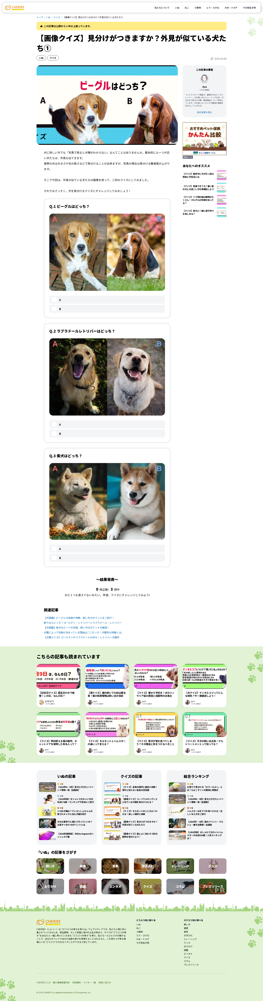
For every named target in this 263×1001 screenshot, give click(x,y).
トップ (40, 17)
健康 (186, 928)
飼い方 (187, 924)
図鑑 (186, 950)
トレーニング (190, 939)
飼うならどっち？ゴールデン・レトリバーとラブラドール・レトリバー (83, 622)
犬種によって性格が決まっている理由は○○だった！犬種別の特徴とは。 (84, 632)
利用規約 (76, 982)
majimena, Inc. (85, 992)
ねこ (187, 7)
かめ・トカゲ (231, 7)
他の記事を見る (204, 112)
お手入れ (188, 935)
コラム (187, 960)
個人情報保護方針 (61, 982)
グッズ (187, 942)
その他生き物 (249, 7)
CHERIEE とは (43, 982)
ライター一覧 (89, 982)
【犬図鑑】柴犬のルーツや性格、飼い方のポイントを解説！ (77, 627)
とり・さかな (212, 7)
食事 (186, 931)
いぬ (177, 7)
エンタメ (188, 953)
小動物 (198, 7)
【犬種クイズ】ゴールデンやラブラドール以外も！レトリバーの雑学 (81, 637)
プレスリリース (191, 964)
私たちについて (162, 7)
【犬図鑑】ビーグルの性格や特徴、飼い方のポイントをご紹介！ (79, 618)
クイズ (57, 17)
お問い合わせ (104, 982)
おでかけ (188, 946)
